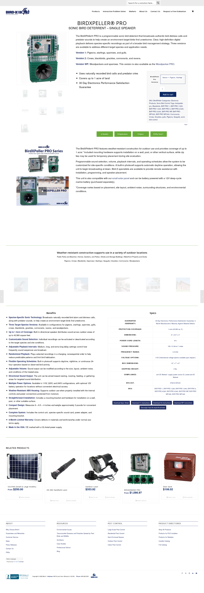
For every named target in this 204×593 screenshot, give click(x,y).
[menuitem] (95, 11)
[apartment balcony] (123, 285)
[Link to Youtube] (196, 573)
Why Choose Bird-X (12, 529)
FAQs (8, 552)
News (8, 541)
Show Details (72, 500)
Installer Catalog (164, 541)
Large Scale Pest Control (116, 529)
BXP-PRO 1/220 (177, 106)
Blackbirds (156, 106)
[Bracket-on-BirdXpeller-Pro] (60, 93)
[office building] (153, 285)
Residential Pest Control (116, 533)
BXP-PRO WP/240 (163, 114)
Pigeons (170, 117)
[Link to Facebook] (182, 573)
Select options (25, 497)
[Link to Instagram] (189, 573)
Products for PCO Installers (168, 533)
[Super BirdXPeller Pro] (202, 296)
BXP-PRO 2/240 (155, 111)
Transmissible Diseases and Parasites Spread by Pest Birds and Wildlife (75, 534)
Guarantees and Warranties (15, 533)
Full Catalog (163, 545)
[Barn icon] (183, 285)
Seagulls (177, 117)
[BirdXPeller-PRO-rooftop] (60, 111)
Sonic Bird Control (163, 103)
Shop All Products (165, 529)
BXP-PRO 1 (165, 106)
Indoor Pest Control (114, 545)
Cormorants (174, 114)
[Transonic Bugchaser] (2, 296)
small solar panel (120, 178)
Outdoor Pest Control (115, 541)
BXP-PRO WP (167, 111)
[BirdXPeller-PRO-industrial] (42, 111)
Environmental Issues (64, 529)
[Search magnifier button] (158, 3)
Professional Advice (63, 547)
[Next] (182, 198)
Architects (60, 540)
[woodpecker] (51, 285)
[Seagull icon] (81, 285)
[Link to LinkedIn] (193, 573)
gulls (164, 117)
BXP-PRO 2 (166, 109)
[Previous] (81, 198)
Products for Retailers (166, 537)
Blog (58, 551)
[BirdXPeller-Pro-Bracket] (25, 111)
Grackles (158, 117)
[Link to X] (185, 573)
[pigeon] (21, 285)
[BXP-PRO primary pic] (42, 58)
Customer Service (12, 537)
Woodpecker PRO (165, 64)
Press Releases (11, 545)
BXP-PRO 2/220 (177, 109)
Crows (151, 117)
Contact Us (10, 548)
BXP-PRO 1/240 (155, 109)
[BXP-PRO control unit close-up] (42, 93)
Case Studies (61, 544)
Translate (21, 561)
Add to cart (168, 94)
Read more (55, 500)
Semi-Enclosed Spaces (116, 537)
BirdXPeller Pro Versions (154, 79)
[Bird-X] (18, 11)
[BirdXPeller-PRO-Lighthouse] (25, 128)
